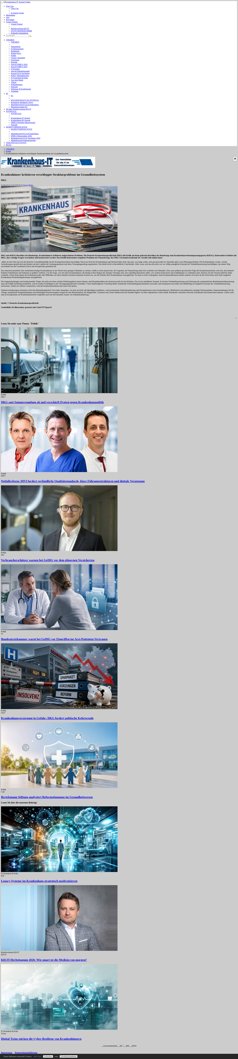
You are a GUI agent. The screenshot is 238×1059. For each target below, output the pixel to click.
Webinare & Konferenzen (21, 89)
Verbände (14, 91)
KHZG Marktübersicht (20, 76)
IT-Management (17, 49)
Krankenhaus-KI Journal (20, 120)
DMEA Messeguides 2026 (21, 136)
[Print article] (236, 317)
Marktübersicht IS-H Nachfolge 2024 (25, 138)
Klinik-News (16, 53)
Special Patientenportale (20, 71)
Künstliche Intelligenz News (22, 102)
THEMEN (10, 40)
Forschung (15, 60)
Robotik (14, 62)
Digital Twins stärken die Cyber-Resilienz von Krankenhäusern (41, 1038)
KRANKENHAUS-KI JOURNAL (25, 100)
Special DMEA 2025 (19, 67)
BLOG (9, 145)
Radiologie (15, 51)
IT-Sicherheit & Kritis (19, 78)
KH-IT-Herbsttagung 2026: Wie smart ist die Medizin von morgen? (44, 959)
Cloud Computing (18, 58)
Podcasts (14, 87)
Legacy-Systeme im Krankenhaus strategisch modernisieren (39, 881)
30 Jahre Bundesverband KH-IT (18, 109)
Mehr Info (37, 1056)
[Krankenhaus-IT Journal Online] (16, 2)
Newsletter (10, 20)
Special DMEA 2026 (19, 64)
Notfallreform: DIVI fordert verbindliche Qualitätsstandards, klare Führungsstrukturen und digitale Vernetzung (73, 481)
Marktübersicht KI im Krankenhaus (25, 105)
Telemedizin (15, 47)
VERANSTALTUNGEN (16, 143)
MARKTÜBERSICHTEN (16, 127)
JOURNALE (11, 111)
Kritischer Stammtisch (19, 33)
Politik (13, 55)
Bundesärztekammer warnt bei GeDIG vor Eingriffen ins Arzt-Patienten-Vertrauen (54, 639)
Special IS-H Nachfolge (20, 73)
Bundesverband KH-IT (20, 29)
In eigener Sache (17, 13)
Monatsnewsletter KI (19, 107)
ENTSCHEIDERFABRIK (21, 31)
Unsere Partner (12, 22)
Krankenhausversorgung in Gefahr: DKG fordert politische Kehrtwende (47, 718)
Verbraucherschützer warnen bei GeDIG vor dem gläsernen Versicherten (47, 560)
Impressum (6, 1052)
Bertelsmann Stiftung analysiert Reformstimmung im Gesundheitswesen (47, 797)
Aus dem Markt (17, 80)
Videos (13, 82)
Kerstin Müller (28, 185)
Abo (7, 17)
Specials (14, 125)
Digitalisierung (16, 85)
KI (7, 93)
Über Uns (10, 6)
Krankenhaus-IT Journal (20, 118)
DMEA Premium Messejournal (23, 122)
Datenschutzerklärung (26, 1052)
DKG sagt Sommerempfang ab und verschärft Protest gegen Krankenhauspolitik (52, 402)
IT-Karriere (15, 69)
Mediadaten (10, 15)
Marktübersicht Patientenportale (23, 140)
